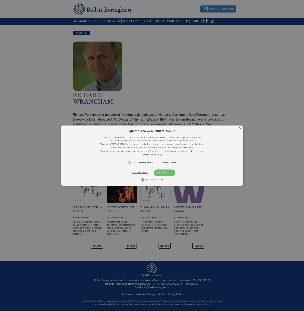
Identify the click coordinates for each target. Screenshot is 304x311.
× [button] (240, 128)
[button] (152, 155)
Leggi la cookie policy (152, 154)
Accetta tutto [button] (164, 172)
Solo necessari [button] (140, 172)
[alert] (152, 155)
